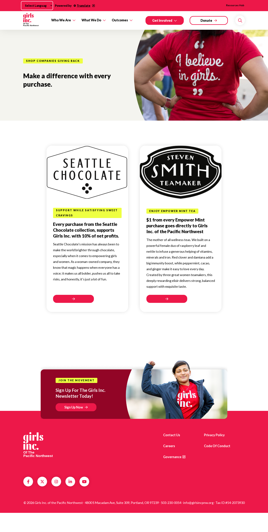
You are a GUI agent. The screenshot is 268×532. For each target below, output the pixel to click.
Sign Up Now (73, 407)
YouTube (84, 482)
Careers (169, 446)
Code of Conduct (217, 446)
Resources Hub (235, 5)
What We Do (91, 20)
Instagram (56, 482)
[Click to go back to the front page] (34, 20)
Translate (83, 5)
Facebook (28, 482)
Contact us (171, 435)
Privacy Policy (214, 435)
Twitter (42, 482)
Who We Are (61, 20)
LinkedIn (70, 482)
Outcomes (120, 20)
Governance (172, 457)
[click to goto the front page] (38, 444)
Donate (206, 20)
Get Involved (162, 20)
